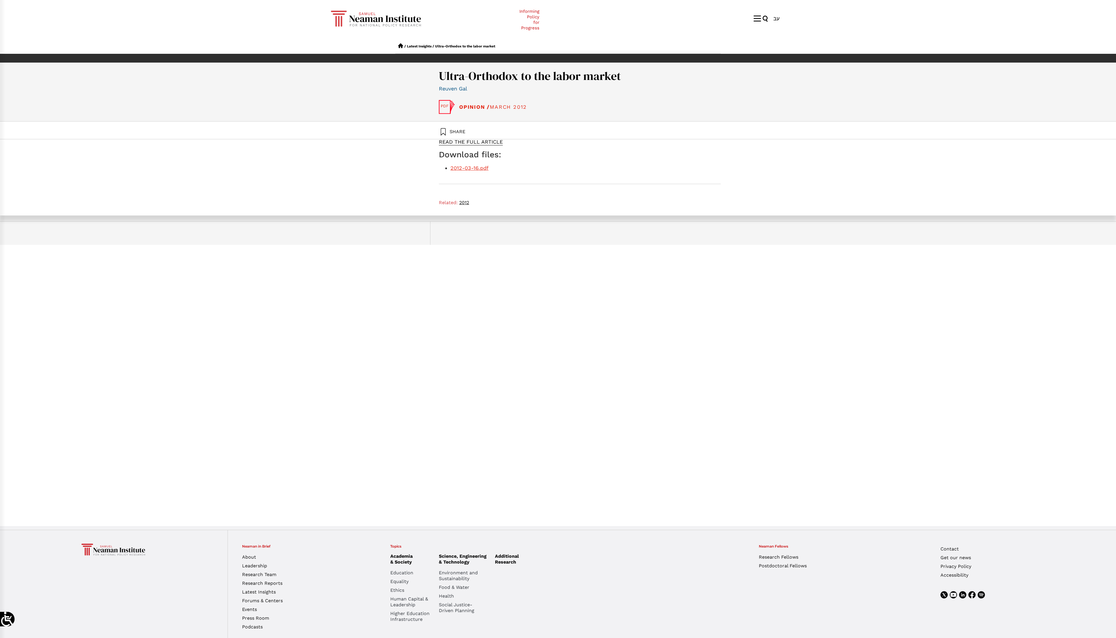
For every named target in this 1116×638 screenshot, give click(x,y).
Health (446, 596)
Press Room (255, 618)
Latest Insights (419, 46)
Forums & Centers (262, 600)
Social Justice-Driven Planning (456, 607)
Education (401, 572)
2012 (464, 202)
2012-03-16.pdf (469, 168)
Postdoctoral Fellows (783, 566)
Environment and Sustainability (458, 575)
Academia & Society (401, 559)
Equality (399, 581)
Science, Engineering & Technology (463, 559)
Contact (949, 549)
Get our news (955, 557)
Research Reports (262, 583)
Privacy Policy (955, 566)
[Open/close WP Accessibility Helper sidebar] (7, 619)
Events (249, 609)
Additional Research (507, 559)
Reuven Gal (453, 88)
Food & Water (454, 587)
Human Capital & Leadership (409, 601)
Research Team (259, 574)
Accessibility (954, 575)
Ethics (397, 590)
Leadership (254, 566)
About (249, 557)
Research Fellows (778, 557)
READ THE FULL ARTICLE (471, 142)
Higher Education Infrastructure (410, 616)
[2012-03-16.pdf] (447, 107)
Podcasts (252, 627)
